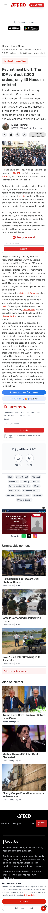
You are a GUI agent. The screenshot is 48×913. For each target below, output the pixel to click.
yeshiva (22, 196)
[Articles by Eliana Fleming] (5, 126)
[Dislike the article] (30, 458)
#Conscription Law (31, 491)
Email (6, 419)
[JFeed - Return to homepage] (24, 816)
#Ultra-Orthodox (24, 500)
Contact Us (41, 823)
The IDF (16, 173)
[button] (43, 508)
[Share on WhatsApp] (17, 134)
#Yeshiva (37, 495)
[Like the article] (18, 458)
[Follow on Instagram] (35, 536)
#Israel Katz (14, 491)
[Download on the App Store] (14, 28)
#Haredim (13, 481)
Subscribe (24, 249)
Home (5, 46)
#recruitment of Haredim (19, 486)
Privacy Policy (30, 895)
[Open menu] (6, 5)
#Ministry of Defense (30, 481)
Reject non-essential (24, 908)
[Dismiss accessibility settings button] (45, 906)
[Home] (18, 5)
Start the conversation (38, 134)
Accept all (24, 901)
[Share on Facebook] (11, 134)
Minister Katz (29, 309)
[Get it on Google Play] (31, 28)
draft (4, 306)
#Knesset (36, 477)
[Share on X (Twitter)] (4, 134)
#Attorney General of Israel (18, 495)
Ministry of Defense (28, 293)
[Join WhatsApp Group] (24, 536)
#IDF (10, 477)
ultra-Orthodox (9, 316)
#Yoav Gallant (22, 477)
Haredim (6, 176)
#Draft (36, 486)
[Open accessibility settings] (43, 908)
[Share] (24, 134)
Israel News (17, 46)
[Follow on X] (29, 536)
